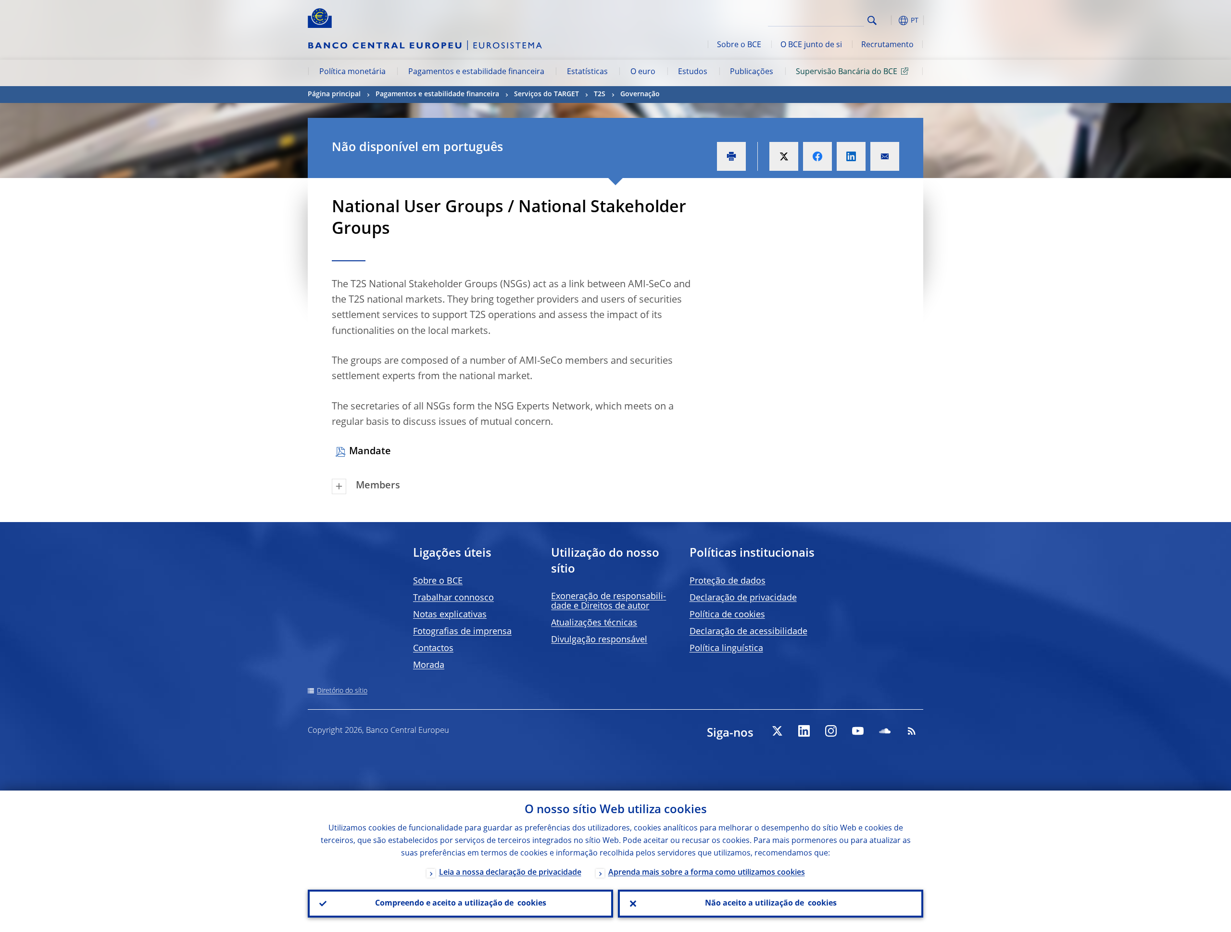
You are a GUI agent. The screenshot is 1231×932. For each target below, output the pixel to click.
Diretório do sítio (342, 691)
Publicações (751, 72)
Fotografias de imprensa (462, 631)
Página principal (334, 94)
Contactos (433, 648)
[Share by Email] (884, 156)
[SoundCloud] (884, 730)
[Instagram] (830, 730)
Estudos (692, 72)
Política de (727, 615)
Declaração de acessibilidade (748, 631)
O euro (642, 72)
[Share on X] (783, 156)
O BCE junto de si (811, 45)
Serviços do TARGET (546, 94)
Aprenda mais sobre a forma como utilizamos (706, 873)
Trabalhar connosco (453, 598)
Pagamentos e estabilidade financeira (476, 72)
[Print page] (731, 156)
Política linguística (726, 648)
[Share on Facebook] (817, 156)
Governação (640, 94)
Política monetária (352, 72)
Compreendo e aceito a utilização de (460, 903)
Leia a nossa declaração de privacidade (510, 873)
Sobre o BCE (739, 45)
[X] (777, 730)
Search (872, 20)
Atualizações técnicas (594, 623)
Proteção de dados (728, 581)
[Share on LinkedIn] (851, 156)
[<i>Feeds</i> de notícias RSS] (911, 730)
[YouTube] (857, 730)
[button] (889, 20)
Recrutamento (887, 45)
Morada (428, 665)
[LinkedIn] (804, 730)
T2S (599, 94)
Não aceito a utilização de (771, 903)
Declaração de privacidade (743, 598)
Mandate (370, 452)
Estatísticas (587, 72)
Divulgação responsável (599, 640)
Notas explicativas (450, 615)
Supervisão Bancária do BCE (846, 72)
